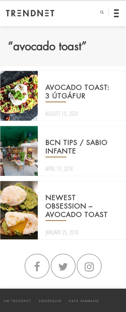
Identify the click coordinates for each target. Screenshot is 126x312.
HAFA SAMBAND (84, 301)
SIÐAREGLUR (50, 301)
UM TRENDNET (17, 301)
